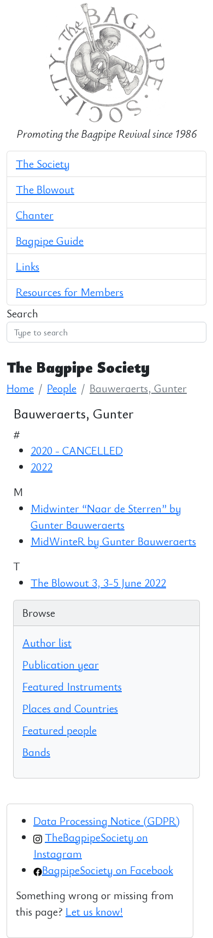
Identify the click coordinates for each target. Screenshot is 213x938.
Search (22, 313)
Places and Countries (70, 708)
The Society (43, 163)
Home (20, 388)
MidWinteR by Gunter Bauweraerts (113, 541)
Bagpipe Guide (50, 240)
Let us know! (94, 911)
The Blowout (45, 189)
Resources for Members (69, 292)
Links (27, 266)
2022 (41, 466)
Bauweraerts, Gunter (138, 388)
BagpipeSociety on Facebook (107, 870)
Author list (47, 642)
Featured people (59, 730)
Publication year (60, 664)
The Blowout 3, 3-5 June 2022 (98, 582)
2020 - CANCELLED (77, 450)
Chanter (35, 215)
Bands (36, 752)
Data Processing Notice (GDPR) (106, 820)
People (61, 388)
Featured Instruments (72, 686)
